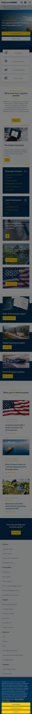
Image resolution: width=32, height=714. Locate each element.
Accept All (15, 712)
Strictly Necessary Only (16, 708)
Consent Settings (16, 704)
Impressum (7, 701)
